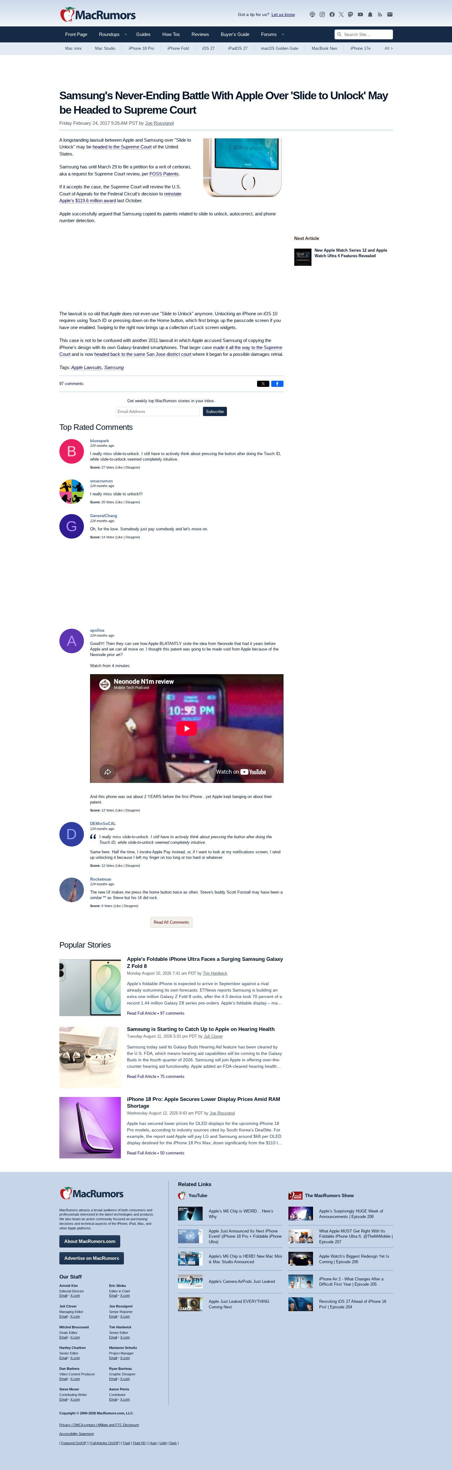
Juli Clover (213, 1036)
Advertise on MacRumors (91, 1258)
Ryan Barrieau (120, 1368)
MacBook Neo (324, 48)
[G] (71, 537)
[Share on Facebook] (277, 384)
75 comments (172, 1076)
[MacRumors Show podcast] (312, 14)
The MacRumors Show (329, 1195)
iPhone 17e (361, 48)
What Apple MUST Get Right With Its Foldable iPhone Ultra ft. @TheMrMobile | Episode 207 (356, 1236)
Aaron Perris (119, 1389)
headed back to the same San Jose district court (142, 354)
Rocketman (100, 879)
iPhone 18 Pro (141, 48)
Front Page (76, 34)
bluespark (99, 440)
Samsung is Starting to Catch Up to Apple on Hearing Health (201, 1029)
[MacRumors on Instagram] (322, 14)
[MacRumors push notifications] (370, 14)
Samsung (114, 367)
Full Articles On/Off (104, 1443)
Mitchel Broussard (74, 1327)
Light (163, 1443)
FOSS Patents (164, 173)
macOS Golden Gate (279, 48)
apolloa (97, 630)
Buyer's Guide (235, 34)
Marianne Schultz (123, 1348)
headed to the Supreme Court (122, 146)
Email (63, 1295)
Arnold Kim (68, 1285)
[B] (71, 462)
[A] (71, 652)
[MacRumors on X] (341, 14)
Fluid (126, 1443)
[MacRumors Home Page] (97, 14)
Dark (173, 1443)
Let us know (283, 14)
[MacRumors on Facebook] (332, 14)
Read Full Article (141, 1013)
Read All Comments (171, 922)
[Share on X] (263, 384)
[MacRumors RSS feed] (380, 14)
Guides (143, 34)
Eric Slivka (117, 1285)
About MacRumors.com (89, 1241)
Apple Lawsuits (86, 367)
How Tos (171, 34)
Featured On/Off (73, 1443)
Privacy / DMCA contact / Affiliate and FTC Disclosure (99, 1425)
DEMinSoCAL (103, 823)
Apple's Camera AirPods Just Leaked (242, 1281)
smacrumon (101, 481)
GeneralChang (103, 515)
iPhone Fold (178, 48)
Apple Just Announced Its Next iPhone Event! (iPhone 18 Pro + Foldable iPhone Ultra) (245, 1236)
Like (120, 467)
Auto (153, 1443)
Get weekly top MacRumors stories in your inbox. (171, 401)
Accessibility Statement (76, 1434)
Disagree (132, 467)
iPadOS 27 (238, 48)
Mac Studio (105, 48)
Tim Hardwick (215, 973)
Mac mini (73, 48)
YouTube (197, 1195)
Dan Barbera (69, 1368)
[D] (71, 845)
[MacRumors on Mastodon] (350, 14)
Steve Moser (69, 1389)
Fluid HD (139, 1443)
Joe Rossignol (159, 123)
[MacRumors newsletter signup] (390, 14)
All (389, 48)
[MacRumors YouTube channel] (360, 14)
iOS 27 (208, 48)
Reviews (200, 34)
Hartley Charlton (72, 1348)
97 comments (71, 383)
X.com (75, 1295)
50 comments (172, 1153)
